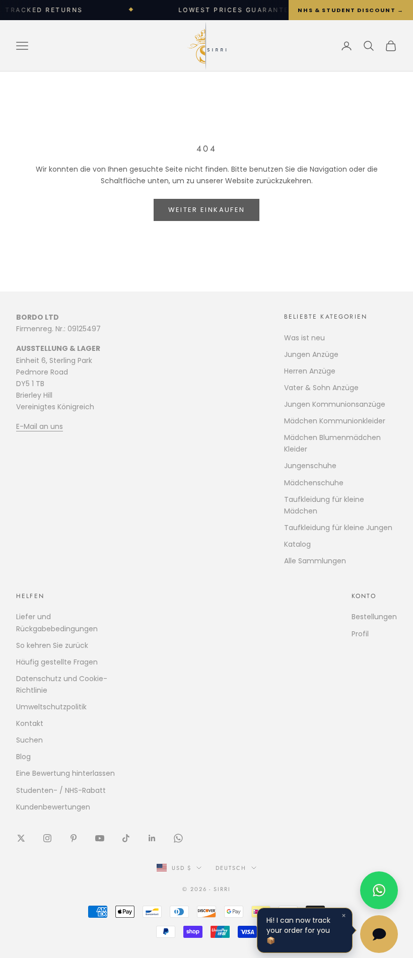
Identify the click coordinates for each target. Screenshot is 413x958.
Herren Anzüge (309, 371)
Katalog (297, 544)
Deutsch (231, 868)
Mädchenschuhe (313, 483)
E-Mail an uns (39, 426)
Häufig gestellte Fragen (57, 662)
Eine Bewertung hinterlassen (65, 773)
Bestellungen (374, 617)
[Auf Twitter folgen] (21, 838)
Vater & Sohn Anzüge (321, 388)
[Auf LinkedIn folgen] (152, 838)
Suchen (29, 740)
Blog (23, 757)
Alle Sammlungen (315, 561)
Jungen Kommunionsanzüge (334, 404)
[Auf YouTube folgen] (100, 838)
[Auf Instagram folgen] (47, 838)
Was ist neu (304, 338)
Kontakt (29, 723)
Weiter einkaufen (206, 209)
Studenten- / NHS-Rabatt (61, 790)
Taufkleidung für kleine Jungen (338, 528)
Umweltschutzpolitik (51, 707)
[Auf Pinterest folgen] (73, 838)
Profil (360, 634)
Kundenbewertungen (53, 807)
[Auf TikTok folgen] (126, 838)
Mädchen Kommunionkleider (334, 421)
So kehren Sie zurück (52, 645)
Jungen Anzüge (311, 354)
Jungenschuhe (310, 466)
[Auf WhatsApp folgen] (178, 838)
